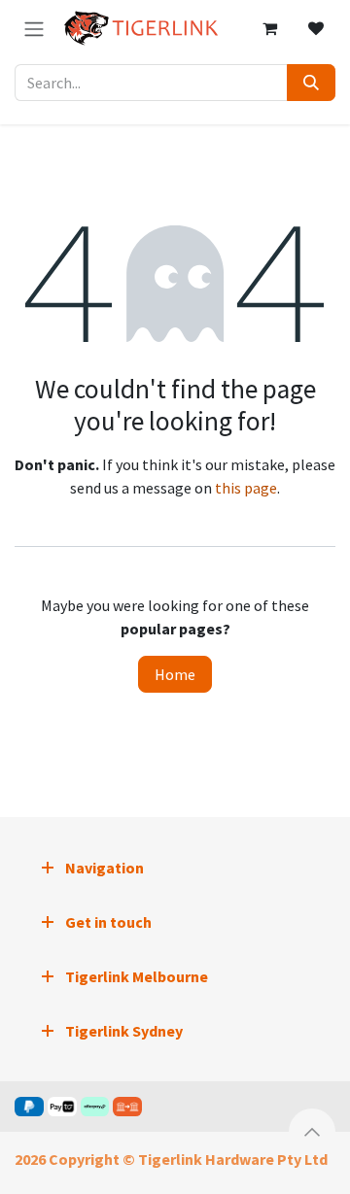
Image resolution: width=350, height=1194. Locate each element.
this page (246, 487)
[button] (312, 1132)
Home (175, 674)
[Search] (311, 82)
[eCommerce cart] (269, 28)
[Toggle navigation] (34, 28)
